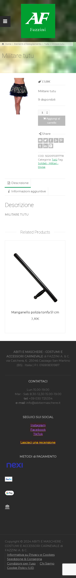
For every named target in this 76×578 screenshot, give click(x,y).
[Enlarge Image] (18, 96)
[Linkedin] (45, 146)
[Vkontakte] (51, 146)
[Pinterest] (61, 140)
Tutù (46, 44)
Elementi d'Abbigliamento (27, 44)
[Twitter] (45, 140)
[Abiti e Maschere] (38, 20)
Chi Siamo (47, 563)
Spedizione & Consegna (24, 559)
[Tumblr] (40, 146)
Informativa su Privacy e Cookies (31, 555)
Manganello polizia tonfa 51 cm (35, 312)
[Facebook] (51, 140)
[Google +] (56, 140)
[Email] (40, 140)
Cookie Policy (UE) (20, 568)
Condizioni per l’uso (21, 563)
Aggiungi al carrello (53, 120)
